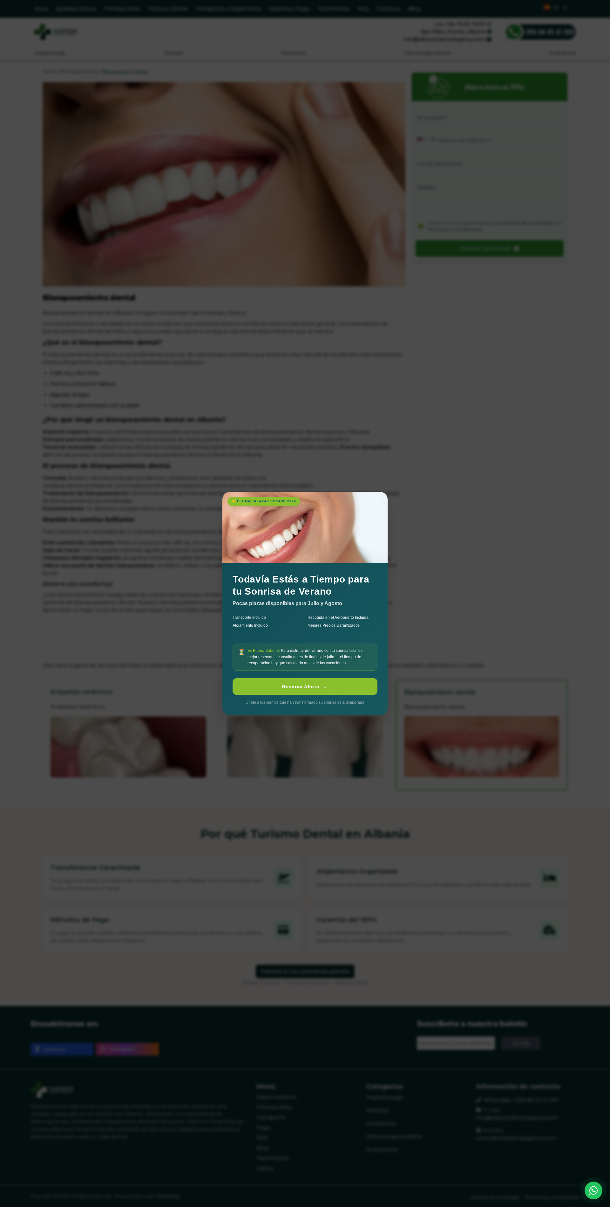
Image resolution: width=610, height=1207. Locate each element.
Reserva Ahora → (305, 686)
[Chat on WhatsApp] (593, 1190)
